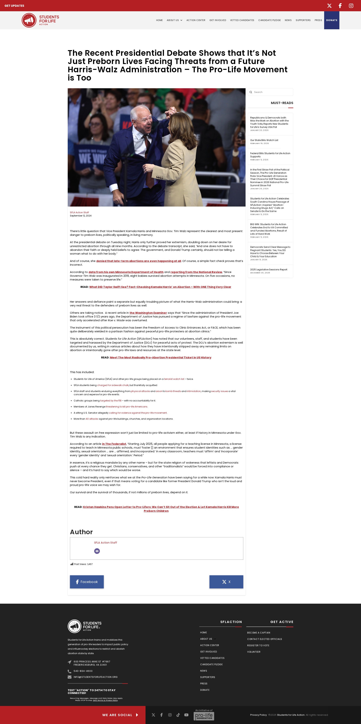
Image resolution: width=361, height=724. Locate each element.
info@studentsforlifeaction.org (96, 677)
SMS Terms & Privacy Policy (105, 700)
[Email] (97, 551)
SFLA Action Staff (79, 212)
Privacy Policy (258, 714)
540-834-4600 (83, 671)
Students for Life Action (291, 714)
